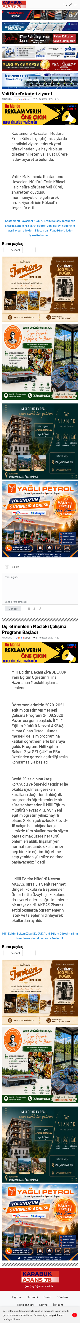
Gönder (13, 608)
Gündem (62, 1297)
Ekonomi (32, 1297)
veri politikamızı (55, 1315)
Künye (43, 1304)
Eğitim (16, 1297)
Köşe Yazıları (25, 1304)
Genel (47, 1297)
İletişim (58, 1304)
